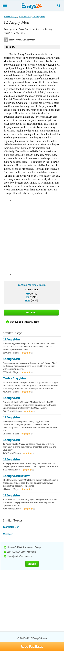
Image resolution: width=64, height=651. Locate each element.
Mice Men (8, 534)
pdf (27, 297)
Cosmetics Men (11, 526)
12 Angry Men (11, 339)
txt (28, 294)
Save (33, 312)
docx (27, 300)
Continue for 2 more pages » (32, 284)
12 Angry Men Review (16, 476)
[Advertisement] (32, 236)
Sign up (32, 563)
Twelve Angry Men (14, 378)
